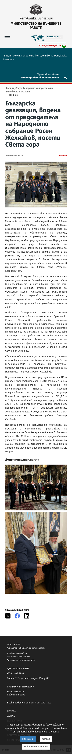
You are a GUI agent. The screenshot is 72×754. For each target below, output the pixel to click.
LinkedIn (26, 615)
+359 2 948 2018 (15, 691)
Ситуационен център (50, 45)
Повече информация (36, 746)
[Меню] (7, 36)
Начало (11, 711)
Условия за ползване (17, 653)
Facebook (17, 615)
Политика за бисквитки (19, 656)
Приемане (28, 738)
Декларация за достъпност (21, 660)
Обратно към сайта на (48, 74)
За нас (11, 715)
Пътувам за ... (54, 36)
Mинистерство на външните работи (40, 77)
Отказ (46, 738)
